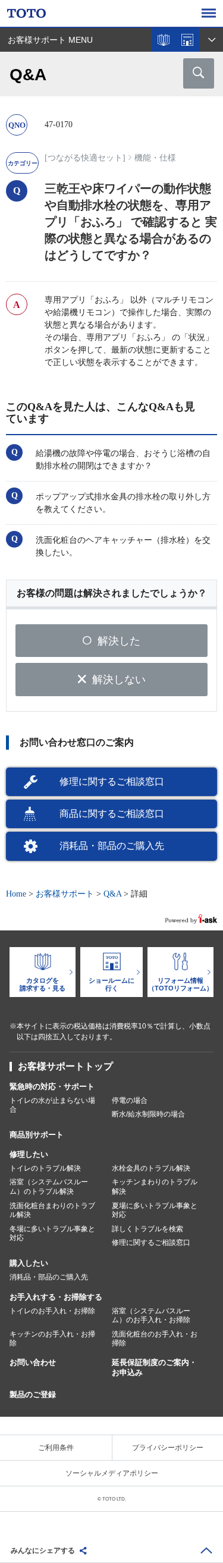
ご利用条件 (56, 1448)
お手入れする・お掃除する (56, 1296)
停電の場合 (129, 1100)
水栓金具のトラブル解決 (151, 1168)
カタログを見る (163, 40)
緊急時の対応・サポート (52, 1086)
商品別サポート (37, 1134)
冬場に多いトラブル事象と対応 (52, 1234)
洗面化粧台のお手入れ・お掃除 (154, 1339)
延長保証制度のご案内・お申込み (154, 1367)
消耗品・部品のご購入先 (111, 846)
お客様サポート (65, 893)
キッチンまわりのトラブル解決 (154, 1187)
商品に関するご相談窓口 (111, 814)
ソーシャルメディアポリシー (111, 1473)
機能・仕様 (155, 157)
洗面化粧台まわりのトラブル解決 (52, 1210)
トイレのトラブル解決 (45, 1168)
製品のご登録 (33, 1394)
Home (16, 893)
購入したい (29, 1263)
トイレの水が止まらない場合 (52, 1105)
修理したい (29, 1154)
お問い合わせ (33, 1362)
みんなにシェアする (43, 1550)
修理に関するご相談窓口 (111, 781)
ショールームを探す (187, 40)
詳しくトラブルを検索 (147, 1229)
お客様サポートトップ (65, 1066)
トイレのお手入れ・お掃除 (52, 1311)
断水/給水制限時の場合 (148, 1114)
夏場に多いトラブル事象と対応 (154, 1210)
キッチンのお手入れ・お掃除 (52, 1339)
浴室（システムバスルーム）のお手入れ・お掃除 (151, 1316)
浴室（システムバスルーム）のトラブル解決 (49, 1187)
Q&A (112, 893)
